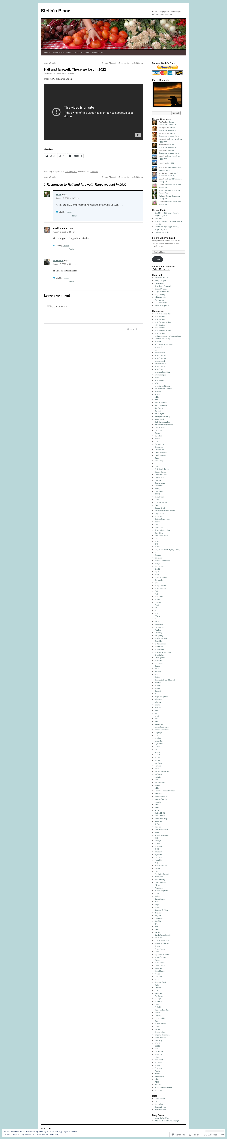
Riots (156, 926)
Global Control (160, 643)
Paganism (158, 854)
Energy (157, 563)
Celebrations (159, 444)
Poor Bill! (170, 163)
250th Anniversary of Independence (168, 336)
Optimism (158, 851)
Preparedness (159, 876)
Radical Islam (159, 899)
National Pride (160, 815)
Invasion (158, 710)
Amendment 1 (160, 352)
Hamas (157, 666)
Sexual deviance (160, 957)
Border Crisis (159, 419)
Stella (71, 73)
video (157, 1057)
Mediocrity (159, 774)
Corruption (159, 491)
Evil (156, 582)
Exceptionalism (160, 585)
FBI (156, 607)
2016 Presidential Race (163, 313)
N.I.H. (157, 810)
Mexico (157, 785)
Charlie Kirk (159, 449)
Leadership (159, 741)
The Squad (158, 998)
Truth (156, 1021)
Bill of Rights (159, 413)
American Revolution (162, 372)
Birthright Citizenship (162, 416)
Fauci (157, 605)
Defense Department (162, 519)
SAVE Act (158, 937)
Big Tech (158, 411)
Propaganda (159, 887)
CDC (156, 441)
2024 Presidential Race (163, 330)
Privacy (157, 885)
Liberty (157, 746)
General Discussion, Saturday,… (168, 174)
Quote (157, 893)
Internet (157, 704)
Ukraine (157, 1029)
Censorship (159, 447)
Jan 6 (156, 718)
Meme (157, 779)
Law (156, 735)
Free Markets (159, 624)
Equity (157, 571)
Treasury (158, 1015)
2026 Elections (160, 333)
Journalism (159, 724)
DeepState (158, 516)
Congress (158, 480)
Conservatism (160, 483)
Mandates (158, 763)
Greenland (158, 660)
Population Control (161, 874)
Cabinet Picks (160, 427)
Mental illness (160, 782)
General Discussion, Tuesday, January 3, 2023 (122, 63)
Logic (157, 749)
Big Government (161, 405)
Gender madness (161, 638)
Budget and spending (162, 422)
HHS (156, 674)
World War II (159, 1090)
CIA (156, 463)
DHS (156, 538)
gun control (159, 663)
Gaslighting (159, 635)
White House (159, 1076)
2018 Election (160, 316)
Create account (160, 1098)
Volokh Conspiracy (162, 305)
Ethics (157, 574)
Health (157, 668)
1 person (69, 212)
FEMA (157, 616)
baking (157, 397)
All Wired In (50, 63)
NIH (156, 838)
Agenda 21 (159, 347)
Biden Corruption (161, 402)
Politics (157, 868)
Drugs (157, 552)
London (157, 752)
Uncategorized (71, 171)
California (158, 430)
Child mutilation (160, 455)
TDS (156, 990)
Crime (157, 499)
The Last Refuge (161, 302)
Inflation (158, 702)
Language (158, 732)
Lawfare (158, 738)
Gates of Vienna (160, 288)
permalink (94, 171)
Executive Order (160, 588)
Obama (157, 843)
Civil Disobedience (161, 469)
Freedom (158, 630)
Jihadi (157, 721)
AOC (156, 383)
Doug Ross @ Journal (163, 286)
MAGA (157, 754)
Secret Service (160, 948)
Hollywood (159, 685)
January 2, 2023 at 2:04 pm (64, 231)
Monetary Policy (161, 796)
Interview (158, 707)
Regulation (158, 912)
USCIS (157, 1046)
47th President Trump (162, 338)
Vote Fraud (159, 1059)
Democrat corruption (162, 530)
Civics (157, 466)
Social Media (159, 962)
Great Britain (159, 655)
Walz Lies (158, 1068)
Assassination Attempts (163, 388)
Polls (156, 871)
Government (159, 649)
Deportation (159, 533)
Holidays (158, 682)
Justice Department (161, 727)
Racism (157, 896)
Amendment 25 (160, 363)
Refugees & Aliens (161, 910)
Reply (74, 215)
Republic (158, 921)
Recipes (157, 907)
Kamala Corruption (162, 729)
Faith (156, 594)
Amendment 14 (160, 358)
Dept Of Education (161, 535)
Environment (159, 566)
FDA (156, 613)
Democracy (159, 527)
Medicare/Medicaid (162, 771)
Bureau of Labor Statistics (164, 424)
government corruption (163, 652)
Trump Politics (160, 1018)
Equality (158, 569)
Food (156, 618)
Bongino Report (160, 280)
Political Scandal (161, 865)
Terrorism (158, 993)
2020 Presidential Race (163, 322)
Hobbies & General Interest (165, 680)
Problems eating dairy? (163, 232)
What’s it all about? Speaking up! (88, 52)
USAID (157, 1043)
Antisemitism (159, 380)
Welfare (157, 1073)
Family (157, 599)
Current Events (160, 508)
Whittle (157, 1079)
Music (157, 804)
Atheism (158, 391)
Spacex (157, 973)
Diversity (158, 541)
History (157, 677)
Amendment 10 (160, 355)
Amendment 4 (160, 366)
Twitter (157, 1026)
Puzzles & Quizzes (161, 890)
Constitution (159, 485)
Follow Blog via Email (163, 237)
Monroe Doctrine (161, 799)
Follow (157, 259)
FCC (156, 610)
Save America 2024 (162, 940)
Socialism (158, 968)
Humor (157, 688)
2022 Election (160, 327)
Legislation (159, 743)
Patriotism (158, 857)
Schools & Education (162, 943)
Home (47, 52)
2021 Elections (160, 325)
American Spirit (160, 374)
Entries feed (159, 1104)
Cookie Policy (54, 1134)
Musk (157, 807)
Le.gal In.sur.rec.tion (162, 291)
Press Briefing (160, 879)
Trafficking (158, 1007)
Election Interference (162, 560)
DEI (156, 524)
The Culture (159, 996)
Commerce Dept (160, 474)
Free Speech (159, 627)
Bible (156, 399)
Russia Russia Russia (162, 935)
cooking (157, 488)
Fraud (157, 621)
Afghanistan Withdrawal (163, 344)
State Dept (158, 976)
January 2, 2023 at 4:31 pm (64, 264)
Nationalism (159, 821)
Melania (157, 777)
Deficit (157, 521)
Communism (159, 477)
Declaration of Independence (165, 510)
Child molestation (161, 452)
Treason (157, 1012)
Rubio (157, 929)
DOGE (157, 546)
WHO (157, 1082)
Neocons (158, 826)
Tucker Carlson (160, 1023)
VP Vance (158, 1062)
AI (156, 349)
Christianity (159, 460)
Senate (157, 951)
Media (157, 768)
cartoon (157, 438)
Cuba (156, 505)
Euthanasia (158, 580)
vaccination (159, 1051)
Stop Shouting (160, 294)
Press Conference (161, 882)
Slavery (157, 960)
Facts (156, 591)
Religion (158, 915)
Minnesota (158, 793)
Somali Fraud (159, 971)
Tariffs (157, 985)
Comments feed (160, 1107)
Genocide (158, 641)
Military (157, 788)
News (157, 832)
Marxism (158, 765)
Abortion (158, 341)
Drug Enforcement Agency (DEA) (167, 549)
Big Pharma (159, 408)
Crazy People (159, 496)
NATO (157, 824)
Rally (156, 901)
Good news (159, 646)
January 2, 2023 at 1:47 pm (67, 198)
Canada (157, 433)
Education (158, 557)
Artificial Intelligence (162, 386)
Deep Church (159, 513)
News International (161, 835)
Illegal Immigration (161, 696)
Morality (158, 802)
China (157, 458)
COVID (157, 494)
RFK (156, 924)
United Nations (160, 1037)
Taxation (158, 987)
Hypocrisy (158, 691)
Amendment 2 (160, 361)
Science (157, 946)
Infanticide (158, 699)
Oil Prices (158, 846)
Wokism (158, 1084)
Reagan (157, 904)
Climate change (160, 472)
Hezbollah (158, 671)
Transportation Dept (162, 1010)
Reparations (159, 918)
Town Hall (158, 1001)
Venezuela (158, 1054)
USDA (157, 1048)
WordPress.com (160, 1109)
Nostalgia (158, 840)
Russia (157, 932)
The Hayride (159, 300)
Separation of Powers (162, 954)
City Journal (159, 283)
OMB (157, 849)
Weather (157, 1071)
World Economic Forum (163, 1087)
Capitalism (158, 435)
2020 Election (160, 319)
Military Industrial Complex (165, 790)
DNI (156, 544)
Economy (158, 555)
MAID (157, 760)
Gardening (158, 632)
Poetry (157, 863)
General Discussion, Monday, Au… (169, 123)
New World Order (161, 829)
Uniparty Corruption (162, 1034)
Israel (157, 716)
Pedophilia (158, 860)
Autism (157, 394)
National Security (161, 818)
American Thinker (161, 277)
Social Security (160, 965)
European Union (161, 577)
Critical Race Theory (162, 502)
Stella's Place (55, 10)
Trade (157, 1004)
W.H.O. (157, 1065)
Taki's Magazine (160, 297)
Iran (156, 713)
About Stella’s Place (62, 52)
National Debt (160, 813)
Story (157, 979)
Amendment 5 (160, 369)
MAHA (157, 757)
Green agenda (160, 657)
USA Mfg (158, 1040)
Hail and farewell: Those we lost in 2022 (75, 69)
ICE (156, 693)
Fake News (159, 596)
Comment (132, 329)
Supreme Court (160, 982)
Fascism (158, 602)
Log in (157, 1101)
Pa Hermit (58, 260)
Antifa (157, 377)
